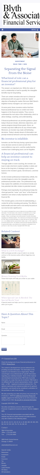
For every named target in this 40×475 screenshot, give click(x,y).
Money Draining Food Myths (14, 276)
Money (3, 463)
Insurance (4, 459)
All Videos (4, 470)
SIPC (3, 411)
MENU (33, 30)
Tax (2, 461)
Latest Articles (5, 467)
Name (3, 322)
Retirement (4, 452)
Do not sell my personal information (25, 400)
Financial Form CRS (10, 358)
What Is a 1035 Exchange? (12, 251)
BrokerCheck (11, 364)
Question (4, 335)
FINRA (35, 409)
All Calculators (5, 472)
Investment (4, 454)
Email (3, 329)
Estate (3, 457)
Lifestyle (4, 465)
